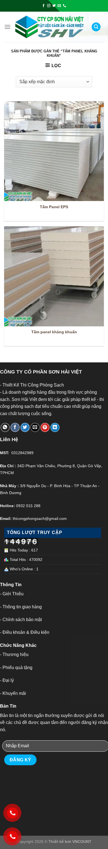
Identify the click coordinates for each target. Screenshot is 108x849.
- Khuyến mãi (13, 693)
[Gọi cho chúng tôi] (64, 6)
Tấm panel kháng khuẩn (54, 332)
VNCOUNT (81, 841)
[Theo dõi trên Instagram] (48, 6)
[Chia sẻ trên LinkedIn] (55, 427)
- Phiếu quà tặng (16, 667)
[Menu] (7, 27)
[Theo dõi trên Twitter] (54, 6)
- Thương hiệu (14, 654)
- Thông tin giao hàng (21, 606)
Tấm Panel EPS (54, 207)
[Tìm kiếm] (96, 27)
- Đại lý (7, 680)
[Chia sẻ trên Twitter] (25, 427)
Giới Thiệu (13, 593)
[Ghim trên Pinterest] (45, 427)
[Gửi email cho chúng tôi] (59, 6)
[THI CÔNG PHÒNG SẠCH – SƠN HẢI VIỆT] (49, 27)
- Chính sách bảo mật (21, 619)
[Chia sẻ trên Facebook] (15, 427)
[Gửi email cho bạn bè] (35, 427)
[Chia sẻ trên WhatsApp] (5, 427)
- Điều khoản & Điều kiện (24, 632)
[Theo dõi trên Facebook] (43, 6)
